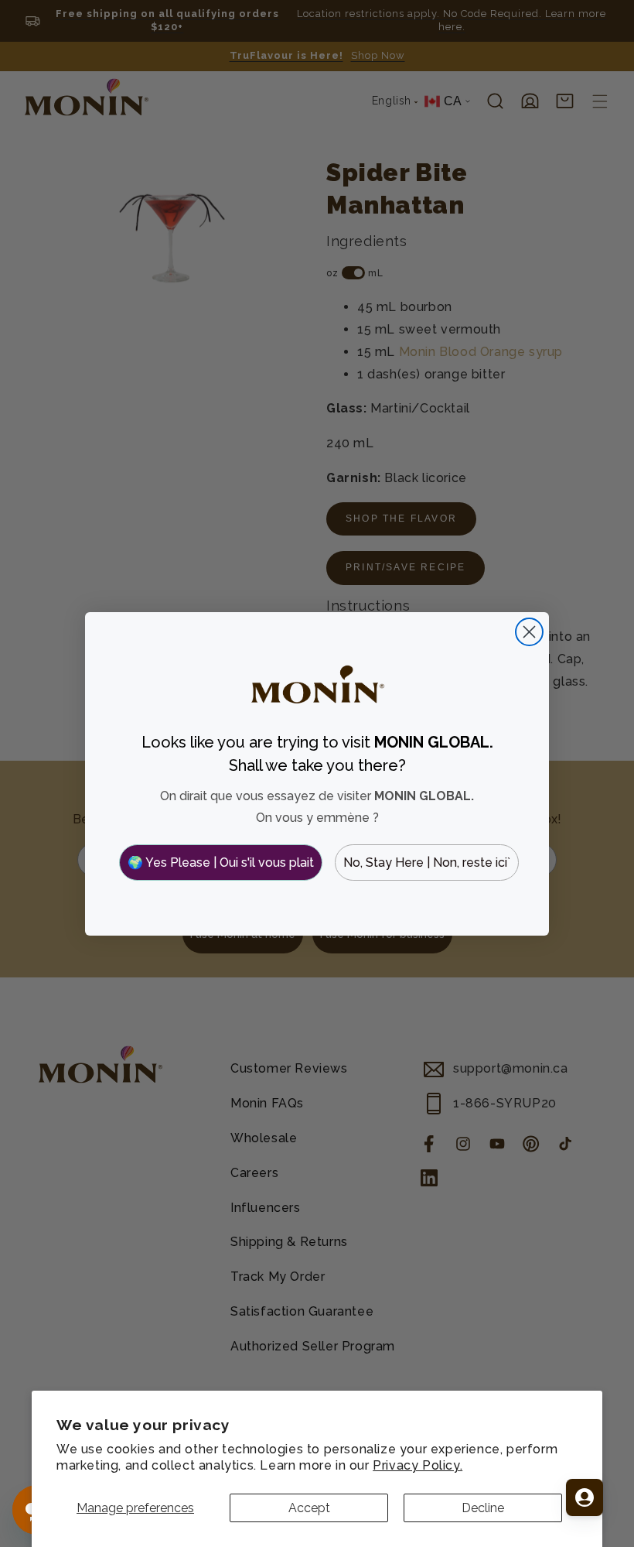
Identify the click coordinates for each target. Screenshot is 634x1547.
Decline (483, 1508)
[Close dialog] (529, 631)
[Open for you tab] (584, 1497)
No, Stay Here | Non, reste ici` (426, 862)
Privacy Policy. (417, 1465)
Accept (309, 1508)
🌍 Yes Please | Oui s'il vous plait (221, 862)
